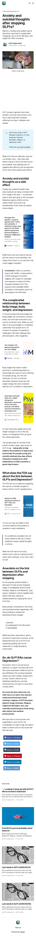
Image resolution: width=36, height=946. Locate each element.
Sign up (18, 927)
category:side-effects (10, 11)
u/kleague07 (13, 625)
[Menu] (33, 3)
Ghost (22, 932)
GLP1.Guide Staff (15, 43)
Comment (9, 622)
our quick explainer (24, 147)
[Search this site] (29, 3)
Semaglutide (12, 628)
